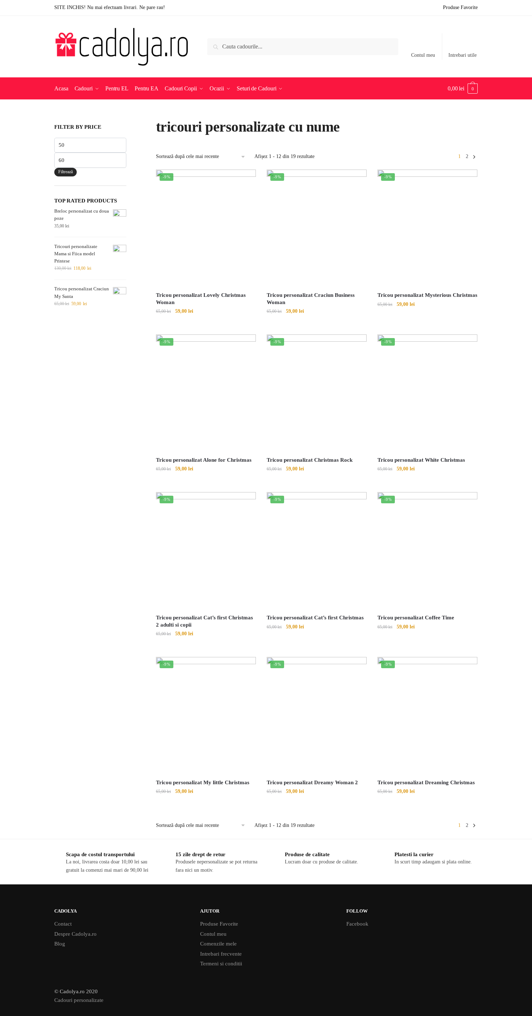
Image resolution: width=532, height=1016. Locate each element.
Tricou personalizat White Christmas (421, 460)
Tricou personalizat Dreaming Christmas (426, 782)
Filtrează (65, 171)
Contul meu (423, 55)
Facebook (357, 924)
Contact (63, 924)
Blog (59, 944)
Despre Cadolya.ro (75, 934)
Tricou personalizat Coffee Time (415, 617)
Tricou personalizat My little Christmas (202, 782)
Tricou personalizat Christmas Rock (309, 460)
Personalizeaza (206, 326)
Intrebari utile (462, 55)
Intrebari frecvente (221, 954)
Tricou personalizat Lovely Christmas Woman (201, 298)
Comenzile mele (218, 944)
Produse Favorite (219, 924)
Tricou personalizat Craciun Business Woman (311, 298)
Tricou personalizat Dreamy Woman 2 (312, 782)
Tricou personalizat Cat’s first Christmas (315, 617)
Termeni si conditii (221, 963)
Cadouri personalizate (79, 1000)
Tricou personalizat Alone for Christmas (204, 460)
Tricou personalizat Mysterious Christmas (427, 295)
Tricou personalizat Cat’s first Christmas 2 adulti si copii (204, 621)
